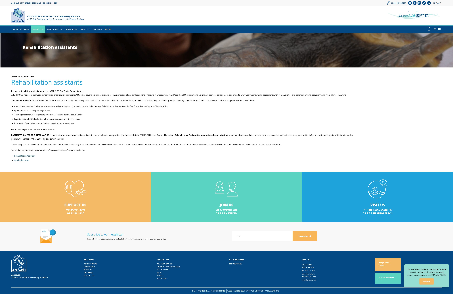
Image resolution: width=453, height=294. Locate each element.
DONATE (160, 276)
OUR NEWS (97, 29)
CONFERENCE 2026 (54, 29)
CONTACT (437, 3)
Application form (21, 160)
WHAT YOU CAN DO (21, 29)
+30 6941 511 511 (309, 275)
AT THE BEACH (162, 270)
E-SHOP (108, 29)
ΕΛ (435, 29)
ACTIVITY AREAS (90, 264)
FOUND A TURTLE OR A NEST (168, 267)
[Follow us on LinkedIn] (429, 3)
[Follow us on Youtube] (410, 3)
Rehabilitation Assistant (24, 156)
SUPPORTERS (89, 276)
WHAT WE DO (71, 29)
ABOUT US (85, 29)
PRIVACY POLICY (235, 264)
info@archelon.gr (309, 280)
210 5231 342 (308, 271)
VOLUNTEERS (38, 29)
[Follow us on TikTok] (424, 3)
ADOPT (159, 273)
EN (439, 29)
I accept (426, 281)
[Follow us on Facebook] (415, 3)
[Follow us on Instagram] (419, 3)
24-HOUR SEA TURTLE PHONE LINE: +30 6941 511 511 (34, 3)
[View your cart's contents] (429, 28)
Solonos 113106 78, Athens (308, 266)
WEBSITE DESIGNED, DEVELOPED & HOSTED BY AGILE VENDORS (253, 291)
